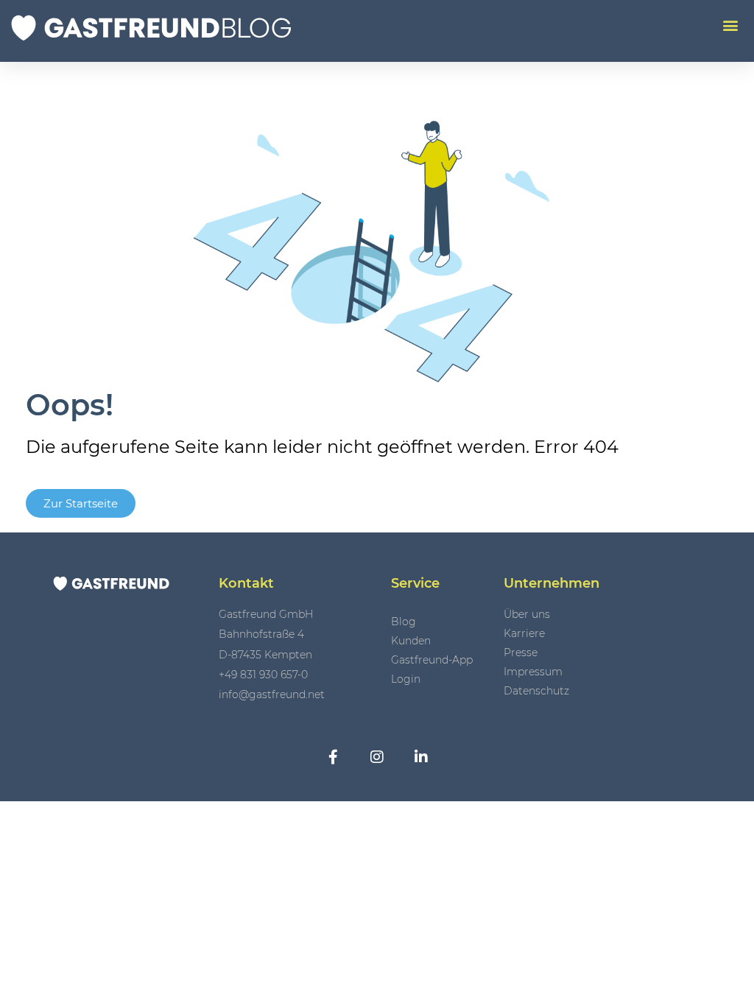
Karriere (524, 633)
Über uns (527, 614)
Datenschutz (536, 690)
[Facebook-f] (332, 757)
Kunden (411, 640)
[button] (730, 25)
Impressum (533, 671)
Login (405, 679)
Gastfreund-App (432, 659)
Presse (521, 652)
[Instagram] (377, 757)
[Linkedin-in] (421, 757)
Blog (403, 621)
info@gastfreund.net (272, 694)
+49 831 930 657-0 (263, 674)
